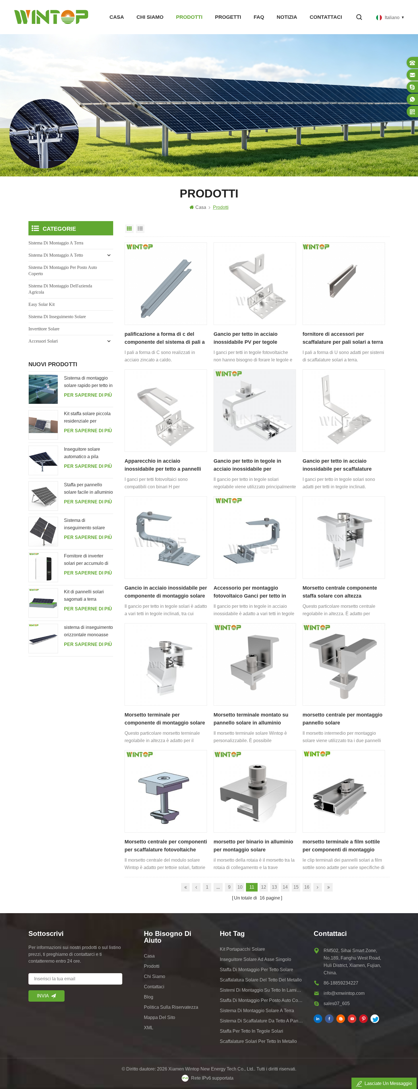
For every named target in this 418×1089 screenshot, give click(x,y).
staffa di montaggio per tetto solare (256, 969)
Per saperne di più (88, 395)
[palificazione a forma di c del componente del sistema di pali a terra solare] (166, 283)
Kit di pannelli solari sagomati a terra (84, 595)
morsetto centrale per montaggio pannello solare (342, 719)
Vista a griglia (129, 229)
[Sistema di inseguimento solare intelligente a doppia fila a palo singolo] (43, 531)
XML (148, 1027)
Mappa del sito (159, 1017)
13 (274, 887)
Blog (148, 997)
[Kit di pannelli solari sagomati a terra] (43, 602)
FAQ (259, 17)
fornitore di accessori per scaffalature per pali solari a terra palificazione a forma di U (343, 338)
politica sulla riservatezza (171, 1007)
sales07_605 (337, 1003)
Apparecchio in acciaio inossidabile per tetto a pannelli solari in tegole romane (163, 465)
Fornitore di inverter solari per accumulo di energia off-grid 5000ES (88, 560)
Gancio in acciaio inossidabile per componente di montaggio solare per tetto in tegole (166, 592)
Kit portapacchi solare (242, 949)
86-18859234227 (341, 983)
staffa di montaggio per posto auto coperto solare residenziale (261, 1000)
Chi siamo (150, 17)
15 (296, 887)
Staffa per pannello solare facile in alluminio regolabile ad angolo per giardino (88, 489)
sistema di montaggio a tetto (55, 255)
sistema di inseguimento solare (57, 316)
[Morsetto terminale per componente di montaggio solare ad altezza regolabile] (166, 664)
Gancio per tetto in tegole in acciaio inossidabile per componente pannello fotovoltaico (247, 465)
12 (263, 887)
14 (285, 887)
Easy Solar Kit (41, 304)
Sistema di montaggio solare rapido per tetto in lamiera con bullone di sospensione (88, 382)
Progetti (228, 17)
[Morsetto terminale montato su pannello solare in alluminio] (255, 664)
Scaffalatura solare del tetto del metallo (261, 979)
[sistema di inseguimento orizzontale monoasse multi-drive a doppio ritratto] (43, 638)
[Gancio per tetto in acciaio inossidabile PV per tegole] (255, 283)
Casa (116, 17)
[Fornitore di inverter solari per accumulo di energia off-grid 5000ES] (43, 567)
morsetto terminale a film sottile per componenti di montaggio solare (341, 846)
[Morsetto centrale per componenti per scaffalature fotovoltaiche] (166, 791)
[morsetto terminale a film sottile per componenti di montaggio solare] (344, 791)
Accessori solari (43, 341)
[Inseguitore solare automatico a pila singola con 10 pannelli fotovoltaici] (43, 460)
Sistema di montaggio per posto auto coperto (62, 270)
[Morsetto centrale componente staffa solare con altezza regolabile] (344, 537)
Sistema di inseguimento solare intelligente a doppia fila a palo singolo (88, 525)
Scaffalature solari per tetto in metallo (258, 1041)
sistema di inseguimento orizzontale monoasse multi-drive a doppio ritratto (88, 632)
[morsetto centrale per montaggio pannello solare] (344, 664)
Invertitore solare (43, 328)
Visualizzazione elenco (140, 229)
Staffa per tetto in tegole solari (251, 1031)
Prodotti (189, 17)
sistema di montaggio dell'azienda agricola (60, 289)
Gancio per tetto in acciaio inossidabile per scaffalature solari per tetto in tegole (337, 465)
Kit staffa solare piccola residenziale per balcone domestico (87, 418)
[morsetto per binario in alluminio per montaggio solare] (255, 791)
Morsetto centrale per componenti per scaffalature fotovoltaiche (166, 846)
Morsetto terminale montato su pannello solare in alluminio (251, 719)
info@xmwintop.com (344, 993)
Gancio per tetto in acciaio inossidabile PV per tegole (246, 338)
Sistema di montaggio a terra (55, 242)
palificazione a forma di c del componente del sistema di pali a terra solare (165, 338)
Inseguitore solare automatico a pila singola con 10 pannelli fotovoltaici (87, 453)
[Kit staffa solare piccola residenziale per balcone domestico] (43, 424)
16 (306, 887)
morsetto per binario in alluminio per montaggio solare (253, 846)
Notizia (287, 17)
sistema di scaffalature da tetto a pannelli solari (261, 1020)
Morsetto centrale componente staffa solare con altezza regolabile (340, 592)
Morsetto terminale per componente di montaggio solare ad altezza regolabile (165, 719)
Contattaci (326, 17)
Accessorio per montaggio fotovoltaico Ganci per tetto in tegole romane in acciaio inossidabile (250, 592)
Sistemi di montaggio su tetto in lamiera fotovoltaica (261, 990)
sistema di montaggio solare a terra (257, 1010)
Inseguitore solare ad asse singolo (255, 959)
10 (240, 887)
